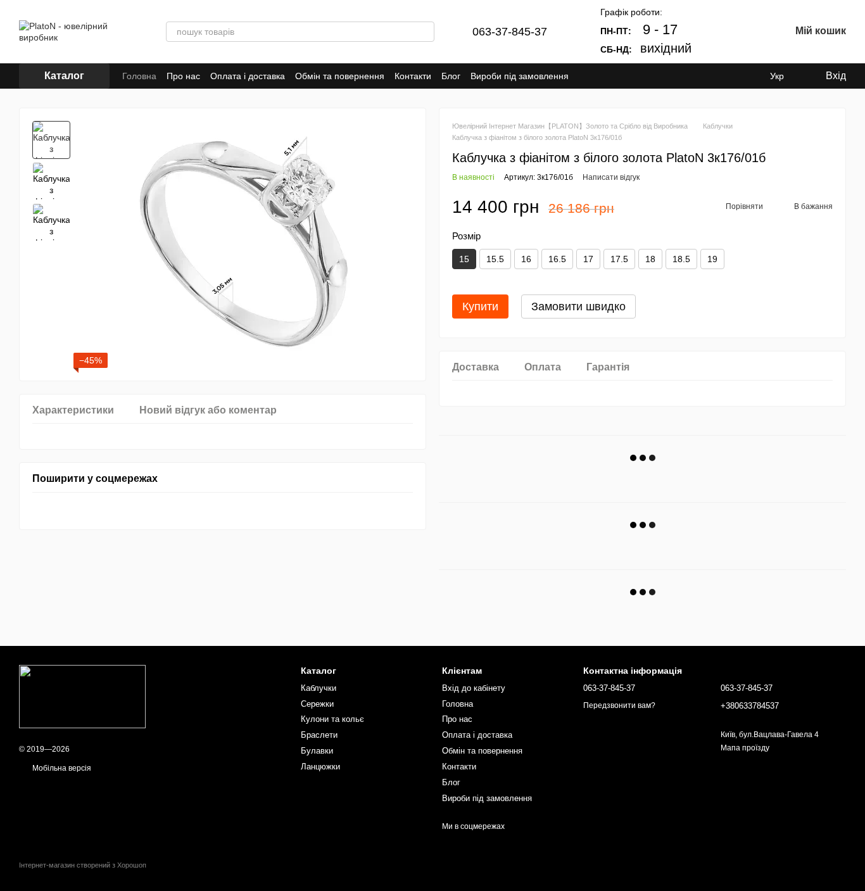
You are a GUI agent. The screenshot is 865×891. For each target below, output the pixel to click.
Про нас (183, 76)
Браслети (319, 735)
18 (650, 259)
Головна (139, 76)
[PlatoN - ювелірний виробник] (82, 696)
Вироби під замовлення (519, 76)
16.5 (557, 259)
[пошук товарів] (424, 32)
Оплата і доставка (247, 76)
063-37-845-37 (509, 31)
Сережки (317, 704)
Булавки (317, 750)
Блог (450, 76)
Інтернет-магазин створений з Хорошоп (82, 865)
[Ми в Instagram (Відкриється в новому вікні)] (602, 76)
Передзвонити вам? (619, 705)
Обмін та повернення (339, 76)
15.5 (495, 259)
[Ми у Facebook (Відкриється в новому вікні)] (586, 76)
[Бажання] (747, 32)
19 (712, 259)
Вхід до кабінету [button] (473, 688)
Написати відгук (611, 177)
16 (526, 259)
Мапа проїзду (745, 747)
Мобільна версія (60, 768)
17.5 (619, 259)
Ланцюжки (320, 766)
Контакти (413, 76)
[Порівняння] (714, 32)
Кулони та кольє (332, 719)
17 (588, 259)
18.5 (681, 259)
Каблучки (318, 688)
